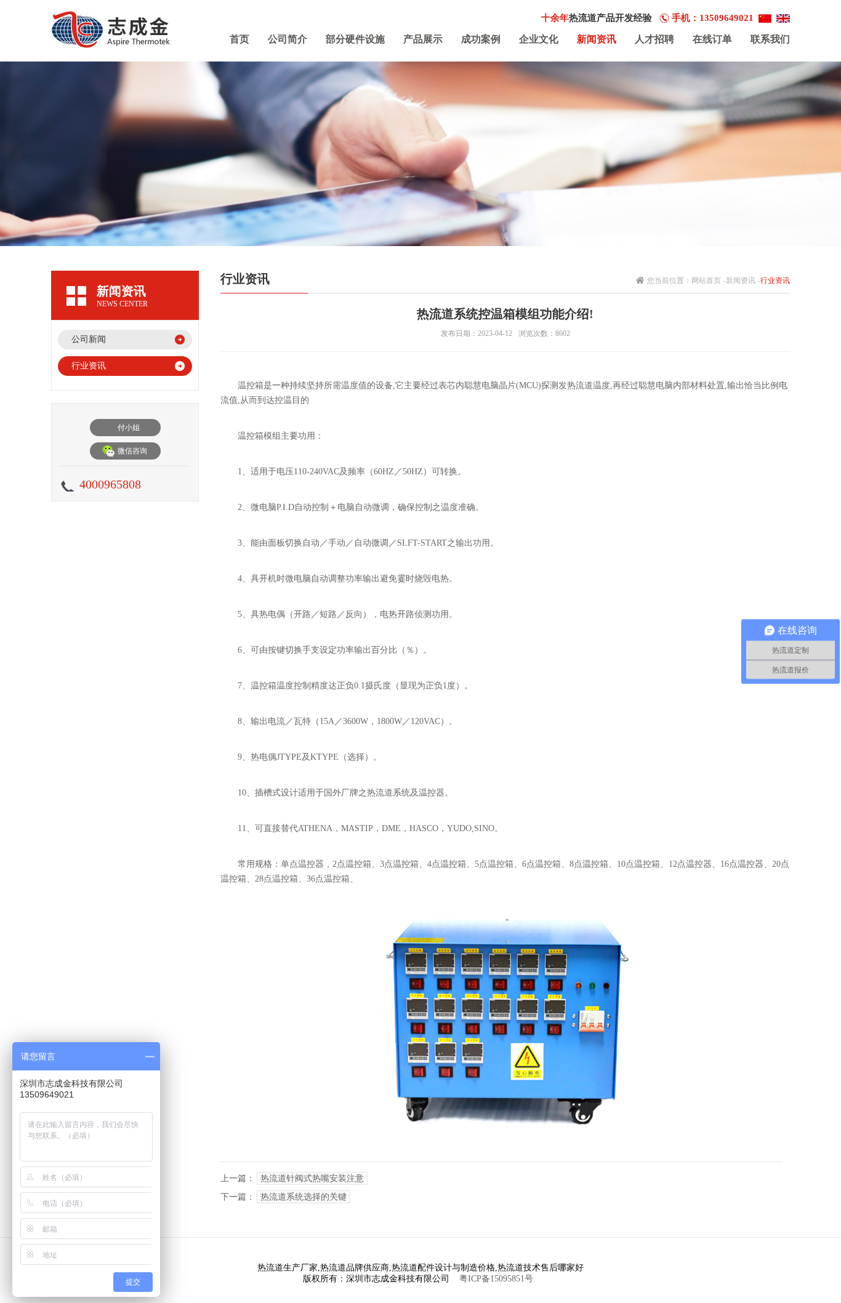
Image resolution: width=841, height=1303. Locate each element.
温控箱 (251, 435)
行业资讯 (88, 365)
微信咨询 (132, 451)
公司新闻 (88, 339)
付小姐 (129, 427)
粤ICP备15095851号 (496, 1278)
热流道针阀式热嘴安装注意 (312, 1178)
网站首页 (706, 280)
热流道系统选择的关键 (303, 1196)
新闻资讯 (740, 280)
